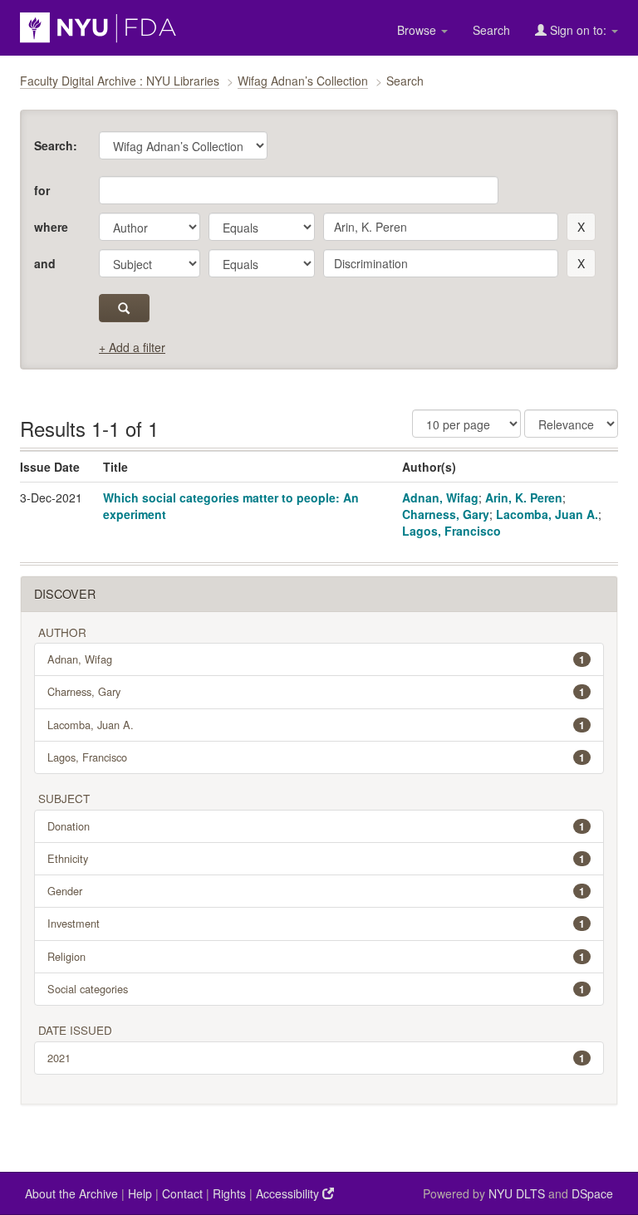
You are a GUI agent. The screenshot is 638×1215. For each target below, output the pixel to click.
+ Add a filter (132, 347)
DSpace (592, 1193)
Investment (316, 923)
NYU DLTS (516, 1193)
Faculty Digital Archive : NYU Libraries (119, 80)
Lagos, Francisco (451, 530)
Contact (182, 1193)
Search (491, 30)
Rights (229, 1193)
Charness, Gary (445, 514)
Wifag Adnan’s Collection (303, 80)
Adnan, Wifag (440, 497)
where (51, 226)
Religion (316, 956)
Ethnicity (316, 858)
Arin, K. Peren (523, 497)
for (42, 190)
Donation (316, 826)
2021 (316, 1058)
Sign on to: (578, 30)
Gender (316, 891)
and (45, 263)
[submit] (124, 308)
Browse (418, 30)
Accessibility (289, 1193)
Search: (55, 145)
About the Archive (71, 1193)
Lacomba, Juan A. (547, 514)
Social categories (316, 989)
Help (140, 1193)
